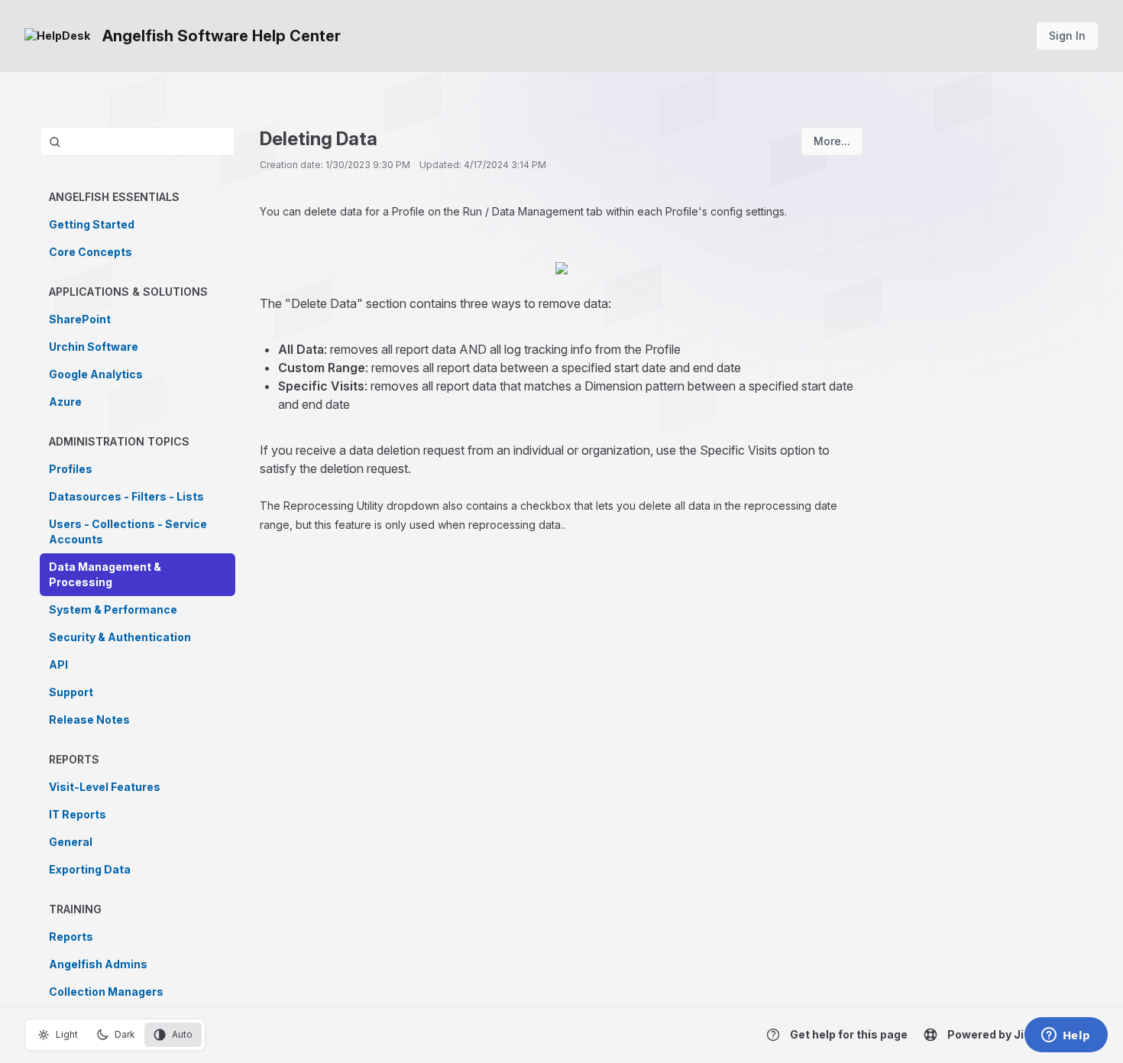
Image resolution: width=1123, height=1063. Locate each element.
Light (67, 1034)
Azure (65, 401)
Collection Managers (106, 991)
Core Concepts (90, 251)
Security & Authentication (120, 636)
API (58, 664)
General (70, 841)
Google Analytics (96, 374)
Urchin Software (93, 346)
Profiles (70, 468)
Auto (182, 1034)
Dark (125, 1034)
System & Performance (113, 609)
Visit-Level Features (104, 786)
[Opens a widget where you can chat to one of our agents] (1066, 1036)
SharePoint (80, 319)
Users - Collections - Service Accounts (128, 531)
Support (71, 691)
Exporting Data (90, 869)
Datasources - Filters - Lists (126, 496)
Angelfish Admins (98, 964)
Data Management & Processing (105, 574)
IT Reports (77, 814)
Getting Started (91, 224)
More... (832, 140)
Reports (71, 936)
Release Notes (89, 719)
